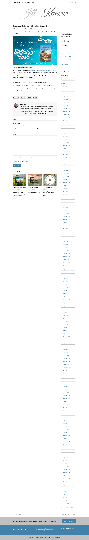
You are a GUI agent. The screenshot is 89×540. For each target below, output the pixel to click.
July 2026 (65, 86)
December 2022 (66, 216)
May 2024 (65, 164)
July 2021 (65, 269)
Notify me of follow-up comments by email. (23, 157)
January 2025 (66, 142)
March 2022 (65, 244)
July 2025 (65, 124)
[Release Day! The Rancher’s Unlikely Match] (19, 179)
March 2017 (65, 423)
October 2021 (66, 259)
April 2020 (65, 315)
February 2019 (66, 352)
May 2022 (65, 238)
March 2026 (65, 99)
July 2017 (65, 410)
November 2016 (66, 435)
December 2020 (66, 290)
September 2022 (66, 225)
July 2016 (65, 448)
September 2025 (66, 117)
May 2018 (65, 380)
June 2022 (65, 235)
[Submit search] (73, 79)
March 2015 (65, 497)
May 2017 (65, 417)
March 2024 (65, 170)
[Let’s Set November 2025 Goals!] (50, 179)
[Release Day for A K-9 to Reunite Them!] (35, 179)
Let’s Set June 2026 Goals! (68, 56)
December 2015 (66, 469)
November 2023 (66, 182)
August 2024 (65, 154)
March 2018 (65, 386)
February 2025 (66, 139)
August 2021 (65, 265)
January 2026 (66, 105)
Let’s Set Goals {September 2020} (68, 515)
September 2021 (66, 262)
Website (14, 134)
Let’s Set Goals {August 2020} (20, 515)
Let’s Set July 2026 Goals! (68, 48)
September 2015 (66, 478)
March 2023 (65, 207)
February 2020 (66, 321)
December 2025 (66, 108)
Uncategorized (35, 28)
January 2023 (66, 213)
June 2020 (65, 309)
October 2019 (66, 333)
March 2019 (65, 349)
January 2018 (66, 392)
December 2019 (66, 327)
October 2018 (66, 364)
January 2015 (66, 503)
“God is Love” (33, 70)
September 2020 (66, 299)
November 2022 (66, 219)
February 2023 (66, 210)
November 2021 (66, 256)
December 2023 (66, 179)
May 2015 (65, 491)
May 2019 (65, 343)
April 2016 (65, 457)
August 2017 (65, 407)
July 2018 (65, 373)
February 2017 (66, 426)
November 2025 (66, 111)
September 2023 (66, 188)
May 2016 (65, 454)
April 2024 (65, 167)
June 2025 (65, 127)
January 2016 (66, 466)
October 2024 (66, 148)
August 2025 (65, 120)
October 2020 (66, 296)
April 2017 (65, 420)
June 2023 (65, 198)
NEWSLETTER (64, 41)
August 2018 (65, 370)
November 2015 (66, 472)
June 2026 (65, 90)
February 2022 (66, 247)
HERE (16, 85)
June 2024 (65, 161)
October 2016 (66, 438)
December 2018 (66, 358)
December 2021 (66, 253)
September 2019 (66, 336)
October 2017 (66, 401)
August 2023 (65, 191)
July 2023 (65, 194)
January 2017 (66, 429)
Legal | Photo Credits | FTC (67, 507)
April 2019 (65, 346)
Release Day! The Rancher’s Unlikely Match (19, 188)
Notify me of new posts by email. (21, 161)
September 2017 (66, 404)
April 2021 (65, 278)
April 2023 (65, 204)
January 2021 (66, 287)
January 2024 (66, 176)
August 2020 (65, 303)
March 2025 (65, 136)
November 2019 (66, 330)
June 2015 (65, 488)
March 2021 (65, 281)
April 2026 (65, 96)
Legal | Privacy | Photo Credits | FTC (66, 528)
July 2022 (65, 232)
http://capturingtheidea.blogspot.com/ (46, 70)
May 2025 (65, 130)
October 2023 (66, 185)
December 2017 (66, 395)
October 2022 (66, 222)
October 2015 (66, 475)
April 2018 (65, 383)
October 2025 (66, 114)
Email (36, 128)
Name (14, 128)
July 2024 (65, 157)
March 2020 (65, 318)
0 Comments (44, 28)
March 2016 (65, 460)
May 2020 (65, 312)
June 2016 (65, 451)
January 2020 (66, 324)
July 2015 (65, 485)
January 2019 (66, 355)
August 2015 (65, 481)
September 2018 (66, 367)
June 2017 (65, 414)
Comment (15, 140)
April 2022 (65, 241)
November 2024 (66, 145)
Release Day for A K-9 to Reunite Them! (33, 188)
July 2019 (65, 339)
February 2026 (66, 102)
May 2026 (65, 93)
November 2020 (66, 293)
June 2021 (65, 272)
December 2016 (66, 432)
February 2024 (66, 173)
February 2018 (66, 389)
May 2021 (65, 275)
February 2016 (66, 463)
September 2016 (66, 441)
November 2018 (66, 361)
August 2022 (65, 228)
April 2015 (65, 494)
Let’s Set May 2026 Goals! (68, 59)
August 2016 (65, 444)
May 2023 (65, 201)
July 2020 (65, 306)
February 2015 (66, 500)
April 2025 (65, 133)
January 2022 (66, 250)
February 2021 (66, 284)
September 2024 (66, 151)
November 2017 (66, 398)
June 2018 (65, 377)
